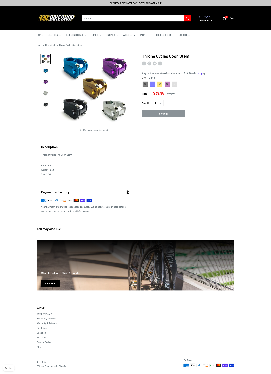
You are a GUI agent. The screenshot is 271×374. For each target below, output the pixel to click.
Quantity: (146, 103)
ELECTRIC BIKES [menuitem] (75, 34)
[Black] (145, 84)
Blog (39, 347)
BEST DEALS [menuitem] (54, 34)
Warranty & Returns (47, 323)
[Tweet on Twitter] (155, 63)
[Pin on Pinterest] (149, 63)
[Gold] (159, 84)
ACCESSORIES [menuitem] (163, 34)
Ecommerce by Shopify (55, 366)
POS (39, 366)
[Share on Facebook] (144, 63)
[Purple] (167, 84)
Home (39, 45)
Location (41, 332)
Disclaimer (42, 327)
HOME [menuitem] (40, 34)
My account (203, 19)
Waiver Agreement (46, 318)
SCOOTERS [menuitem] (184, 34)
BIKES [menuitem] (95, 34)
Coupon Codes (44, 342)
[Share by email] (160, 63)
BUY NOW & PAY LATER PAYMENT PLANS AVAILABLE (135, 3)
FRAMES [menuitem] (110, 34)
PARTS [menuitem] (144, 34)
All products (50, 45)
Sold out (163, 113)
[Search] (187, 18)
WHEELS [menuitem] (127, 34)
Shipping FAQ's (44, 313)
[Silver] (174, 84)
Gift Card (41, 337)
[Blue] (152, 84)
